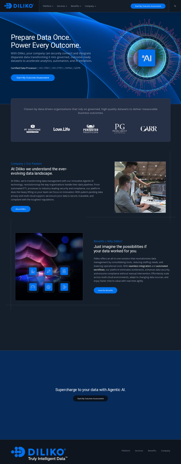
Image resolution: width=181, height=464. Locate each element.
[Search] (175, 6)
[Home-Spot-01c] (49, 267)
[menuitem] (48, 6)
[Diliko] (19, 6)
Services (139, 450)
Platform (126, 450)
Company (165, 450)
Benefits (152, 450)
